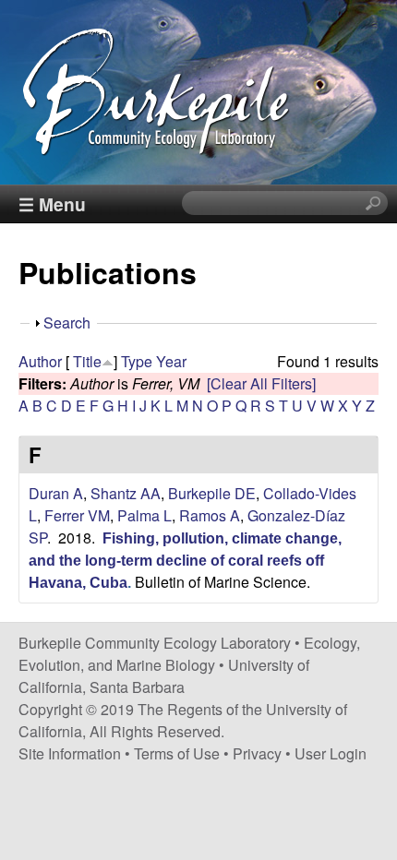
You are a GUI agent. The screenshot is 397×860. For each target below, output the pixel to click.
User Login (331, 753)
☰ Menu (52, 204)
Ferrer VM (77, 515)
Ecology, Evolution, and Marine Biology (189, 653)
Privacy (257, 753)
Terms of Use (177, 753)
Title (87, 361)
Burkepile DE (212, 493)
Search (66, 322)
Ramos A (209, 515)
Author (40, 361)
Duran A (56, 493)
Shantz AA (125, 493)
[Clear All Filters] (261, 383)
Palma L (144, 515)
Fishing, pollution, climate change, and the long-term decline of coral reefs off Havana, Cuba (185, 561)
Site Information (69, 753)
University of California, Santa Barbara (163, 676)
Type (136, 361)
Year (171, 361)
